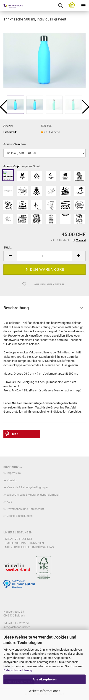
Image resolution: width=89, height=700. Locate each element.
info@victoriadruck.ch (16, 627)
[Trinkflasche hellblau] (44, 60)
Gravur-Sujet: (21, 166)
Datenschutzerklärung (17, 670)
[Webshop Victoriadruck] (11, 5)
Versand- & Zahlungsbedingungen (28, 487)
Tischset (25, 538)
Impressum (14, 473)
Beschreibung (16, 307)
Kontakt (12, 480)
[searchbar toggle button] (60, 5)
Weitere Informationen (44, 691)
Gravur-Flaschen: (14, 144)
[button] (10, 256)
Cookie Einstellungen (20, 515)
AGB (9, 501)
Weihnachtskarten (29, 543)
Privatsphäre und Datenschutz (25, 509)
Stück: (7, 247)
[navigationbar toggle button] (83, 5)
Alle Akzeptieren (45, 679)
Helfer (26, 547)
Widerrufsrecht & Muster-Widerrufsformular (33, 494)
